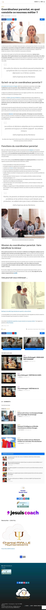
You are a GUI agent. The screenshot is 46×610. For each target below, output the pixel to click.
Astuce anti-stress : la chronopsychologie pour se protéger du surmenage (30, 413)
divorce (11, 114)
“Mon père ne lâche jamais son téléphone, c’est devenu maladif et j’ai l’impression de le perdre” (24, 479)
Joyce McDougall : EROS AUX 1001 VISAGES (33, 358)
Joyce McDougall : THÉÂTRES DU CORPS (29, 375)
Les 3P (2, 6)
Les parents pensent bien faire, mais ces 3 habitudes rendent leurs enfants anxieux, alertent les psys (24, 457)
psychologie (36, 329)
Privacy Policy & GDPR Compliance (8, 548)
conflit (15, 273)
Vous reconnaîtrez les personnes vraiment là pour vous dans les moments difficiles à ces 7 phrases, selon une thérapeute (25, 463)
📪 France (3, 567)
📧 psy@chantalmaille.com (6, 565)
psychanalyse (30, 329)
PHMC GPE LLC (16, 607)
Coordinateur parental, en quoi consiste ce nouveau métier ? (21, 321)
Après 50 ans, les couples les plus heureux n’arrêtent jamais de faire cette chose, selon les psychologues (25, 474)
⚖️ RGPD (31, 605)
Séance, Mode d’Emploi (39, 605)
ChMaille (26, 361)
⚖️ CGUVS (26, 605)
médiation (31, 150)
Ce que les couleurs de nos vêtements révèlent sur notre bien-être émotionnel (29, 440)
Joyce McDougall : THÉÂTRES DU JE (28, 388)
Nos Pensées (10, 322)
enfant (11, 168)
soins (40, 329)
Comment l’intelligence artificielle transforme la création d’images (27, 427)
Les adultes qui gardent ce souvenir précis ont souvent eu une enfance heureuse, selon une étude (25, 468)
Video (24, 355)
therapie (43, 329)
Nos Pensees (8, 15)
